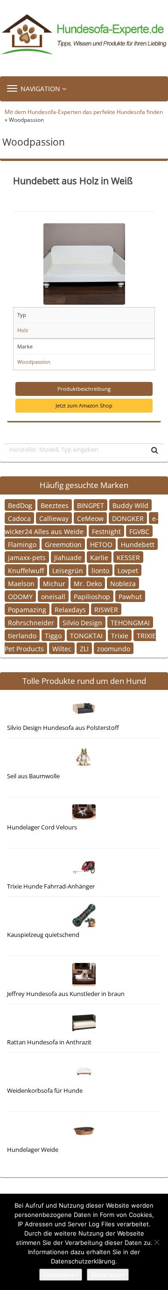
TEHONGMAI (130, 622)
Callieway (54, 518)
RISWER (106, 609)
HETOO (101, 544)
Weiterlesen (108, 1274)
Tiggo (53, 635)
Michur (54, 583)
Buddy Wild (130, 505)
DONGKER (128, 518)
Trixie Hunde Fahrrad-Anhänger (51, 886)
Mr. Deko (88, 583)
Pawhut (130, 596)
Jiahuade (68, 557)
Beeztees (55, 505)
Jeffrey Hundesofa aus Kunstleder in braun (66, 994)
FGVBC (139, 531)
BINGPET (90, 505)
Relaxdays (70, 609)
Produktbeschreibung (84, 388)
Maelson (21, 583)
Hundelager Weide (32, 1150)
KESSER (128, 557)
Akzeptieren (60, 1274)
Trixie (119, 635)
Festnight (106, 531)
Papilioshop (92, 596)
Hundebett (137, 544)
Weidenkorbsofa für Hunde (45, 1091)
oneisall (53, 596)
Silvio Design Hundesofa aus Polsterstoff (63, 728)
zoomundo (113, 648)
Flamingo (22, 544)
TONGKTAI (86, 635)
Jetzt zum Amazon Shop (84, 405)
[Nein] (156, 1242)
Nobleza (123, 583)
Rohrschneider (31, 622)
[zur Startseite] (84, 34)
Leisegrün (67, 570)
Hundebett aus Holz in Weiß (73, 180)
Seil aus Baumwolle (33, 776)
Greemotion (63, 544)
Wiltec (61, 648)
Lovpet (128, 570)
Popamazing (27, 609)
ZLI (84, 648)
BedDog (20, 505)
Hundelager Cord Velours (42, 827)
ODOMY (20, 596)
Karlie (99, 557)
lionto (100, 570)
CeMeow (90, 518)
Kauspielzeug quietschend (43, 935)
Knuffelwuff (26, 570)
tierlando (22, 635)
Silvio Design (82, 622)
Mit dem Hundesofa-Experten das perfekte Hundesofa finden (84, 111)
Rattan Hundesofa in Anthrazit (49, 1042)
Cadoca (19, 518)
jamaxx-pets (27, 557)
